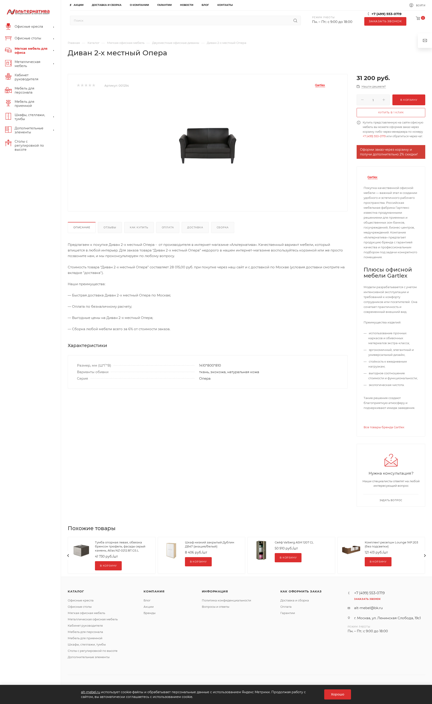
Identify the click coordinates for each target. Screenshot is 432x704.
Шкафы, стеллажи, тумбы (87, 644)
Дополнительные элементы (89, 657)
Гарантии (287, 613)
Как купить (139, 227)
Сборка (223, 227)
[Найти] (295, 20)
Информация (215, 591)
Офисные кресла (81, 600)
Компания (154, 591)
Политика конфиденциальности (226, 600)
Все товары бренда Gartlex (384, 427)
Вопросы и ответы (215, 606)
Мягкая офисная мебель (86, 613)
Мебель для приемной (85, 638)
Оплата (168, 227)
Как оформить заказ (301, 591)
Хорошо (337, 694)
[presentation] (68, 555)
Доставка (195, 227)
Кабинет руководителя (85, 625)
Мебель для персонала (85, 632)
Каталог (76, 591)
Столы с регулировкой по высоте (92, 650)
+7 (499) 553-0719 (386, 14)
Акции (149, 606)
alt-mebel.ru (90, 692)
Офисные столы (80, 606)
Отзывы (110, 227)
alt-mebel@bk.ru (368, 608)
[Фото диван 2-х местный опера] (207, 145)
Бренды (149, 613)
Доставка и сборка (294, 600)
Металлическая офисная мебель (93, 619)
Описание (81, 227)
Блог (147, 600)
